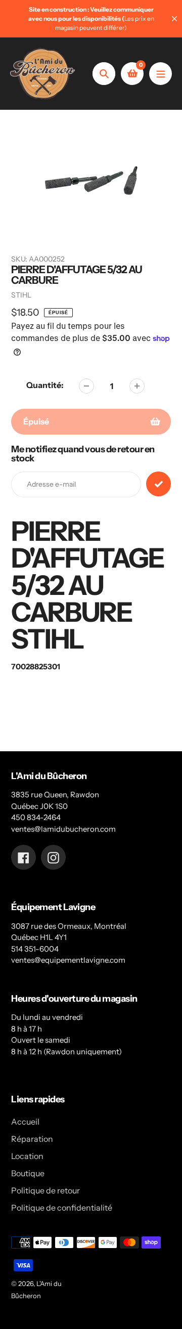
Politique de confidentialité (61, 1208)
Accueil (25, 1122)
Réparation (32, 1139)
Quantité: (45, 385)
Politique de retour (45, 1190)
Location (27, 1156)
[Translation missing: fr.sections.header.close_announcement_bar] (174, 19)
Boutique (27, 1173)
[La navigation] (160, 73)
